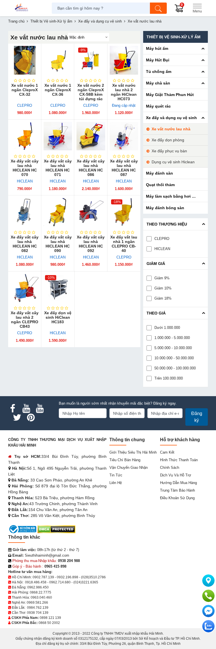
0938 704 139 (37, 613)
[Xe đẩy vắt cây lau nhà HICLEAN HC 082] (24, 212)
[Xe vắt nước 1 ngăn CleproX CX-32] (24, 60)
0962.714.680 (60, 582)
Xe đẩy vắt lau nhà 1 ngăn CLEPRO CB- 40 (123, 244)
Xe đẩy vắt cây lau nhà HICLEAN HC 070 (25, 168)
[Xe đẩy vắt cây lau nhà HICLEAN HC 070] (24, 136)
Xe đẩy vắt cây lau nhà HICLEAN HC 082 (25, 244)
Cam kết (167, 452)
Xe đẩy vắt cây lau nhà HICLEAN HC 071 (58, 168)
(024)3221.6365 (85, 582)
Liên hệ (115, 483)
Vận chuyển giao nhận (128, 467)
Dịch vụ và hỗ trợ (175, 475)
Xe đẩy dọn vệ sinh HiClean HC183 (57, 317)
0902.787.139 (43, 577)
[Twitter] (17, 417)
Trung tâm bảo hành (177, 490)
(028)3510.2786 (93, 577)
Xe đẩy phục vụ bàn (169, 151)
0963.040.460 (41, 597)
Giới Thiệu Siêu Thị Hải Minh (133, 452)
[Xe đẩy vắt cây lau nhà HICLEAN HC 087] (124, 136)
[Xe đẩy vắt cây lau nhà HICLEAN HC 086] (90, 136)
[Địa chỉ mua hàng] (208, 580)
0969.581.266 (37, 603)
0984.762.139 (37, 608)
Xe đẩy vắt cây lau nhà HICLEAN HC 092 (91, 244)
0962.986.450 (38, 587)
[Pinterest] (30, 417)
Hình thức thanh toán (179, 460)
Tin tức (115, 475)
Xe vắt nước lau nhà (171, 129)
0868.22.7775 (40, 592)
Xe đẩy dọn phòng (168, 140)
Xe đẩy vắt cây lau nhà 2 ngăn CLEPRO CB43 (25, 320)
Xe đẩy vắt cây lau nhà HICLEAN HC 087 (124, 168)
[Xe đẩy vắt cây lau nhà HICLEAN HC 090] (58, 212)
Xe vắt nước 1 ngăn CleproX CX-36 (57, 90)
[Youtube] (26, 408)
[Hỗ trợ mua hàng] (208, 596)
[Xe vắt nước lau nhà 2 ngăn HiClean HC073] (124, 60)
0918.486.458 (35, 582)
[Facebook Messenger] (208, 611)
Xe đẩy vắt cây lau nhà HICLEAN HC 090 (58, 244)
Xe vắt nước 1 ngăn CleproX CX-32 (24, 90)
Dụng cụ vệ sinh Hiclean (173, 162)
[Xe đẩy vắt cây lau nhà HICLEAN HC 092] (90, 212)
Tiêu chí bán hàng (124, 460)
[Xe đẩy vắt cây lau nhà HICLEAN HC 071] (58, 136)
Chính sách (169, 467)
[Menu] (197, 8)
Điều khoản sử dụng (177, 498)
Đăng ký (196, 417)
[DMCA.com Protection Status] (56, 529)
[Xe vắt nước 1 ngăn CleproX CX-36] (58, 60)
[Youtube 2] (39, 408)
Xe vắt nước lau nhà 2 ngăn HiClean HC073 (124, 92)
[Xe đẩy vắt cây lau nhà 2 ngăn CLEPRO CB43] (24, 288)
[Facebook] (12, 408)
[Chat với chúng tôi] (208, 626)
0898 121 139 (50, 618)
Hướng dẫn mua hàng (178, 483)
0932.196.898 (67, 577)
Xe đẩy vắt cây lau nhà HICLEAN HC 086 (91, 168)
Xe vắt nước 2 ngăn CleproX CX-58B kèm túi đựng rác (90, 92)
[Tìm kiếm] (158, 8)
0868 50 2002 (49, 623)
